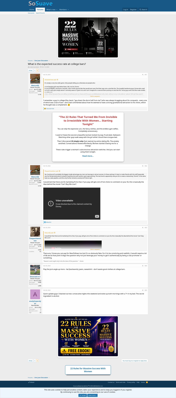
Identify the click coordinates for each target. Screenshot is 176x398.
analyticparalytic (34, 67)
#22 (146, 166)
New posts (31, 13)
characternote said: (50, 80)
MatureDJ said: (49, 233)
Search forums (40, 13)
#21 (146, 74)
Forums (40, 9)
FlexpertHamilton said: (51, 171)
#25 (146, 290)
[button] (57, 9)
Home (31, 9)
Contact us (111, 382)
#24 (146, 266)
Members (63, 9)
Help (138, 382)
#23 (146, 227)
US (40, 251)
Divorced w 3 (35, 277)
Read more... (88, 156)
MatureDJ (35, 85)
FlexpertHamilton (35, 239)
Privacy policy (131, 382)
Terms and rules (120, 382)
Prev (30, 70)
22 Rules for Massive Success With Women (88, 370)
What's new (50, 9)
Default (32, 382)
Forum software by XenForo (88, 386)
